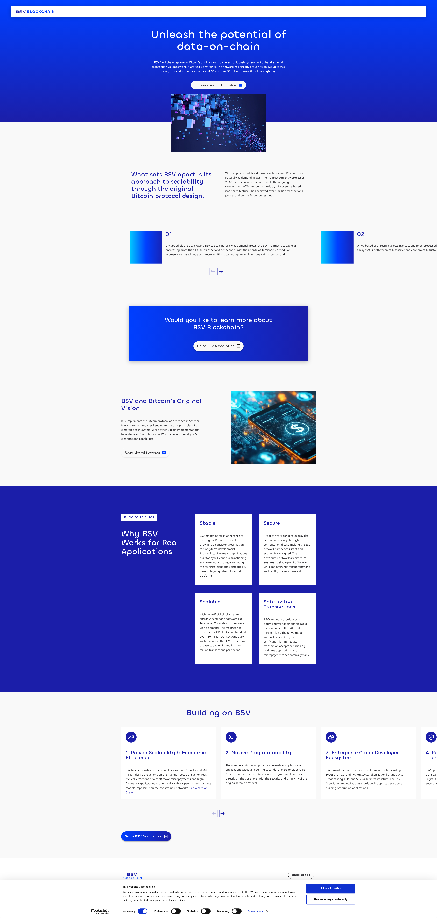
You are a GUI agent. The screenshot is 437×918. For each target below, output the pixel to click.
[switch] (176, 911)
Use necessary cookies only (330, 899)
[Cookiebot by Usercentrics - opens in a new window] (100, 911)
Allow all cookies (331, 888)
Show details (255, 911)
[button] (212, 271)
